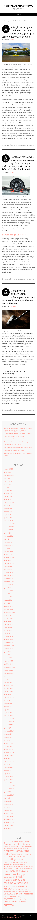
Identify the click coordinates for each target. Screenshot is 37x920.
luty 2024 (7, 548)
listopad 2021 (8, 609)
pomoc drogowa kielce (14, 234)
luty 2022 (7, 603)
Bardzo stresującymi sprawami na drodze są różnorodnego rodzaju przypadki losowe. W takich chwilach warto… (18, 163)
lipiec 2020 (7, 652)
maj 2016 (7, 764)
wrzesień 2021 (9, 615)
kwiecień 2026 (8, 481)
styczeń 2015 (8, 810)
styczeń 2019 (8, 682)
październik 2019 (9, 667)
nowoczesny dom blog (17, 864)
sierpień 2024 (8, 530)
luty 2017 (7, 740)
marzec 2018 (8, 707)
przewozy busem (8, 877)
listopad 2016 (8, 746)
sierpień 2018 (8, 691)
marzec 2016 (8, 771)
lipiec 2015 (7, 792)
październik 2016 (9, 749)
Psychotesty (17, 877)
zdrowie (9, 904)
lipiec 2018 (7, 694)
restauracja (12, 886)
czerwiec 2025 (9, 502)
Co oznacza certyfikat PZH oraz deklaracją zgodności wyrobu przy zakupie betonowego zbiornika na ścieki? (18, 436)
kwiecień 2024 (8, 542)
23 (6, 156)
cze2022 (6, 29)
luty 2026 (7, 487)
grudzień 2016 (8, 743)
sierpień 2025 (8, 496)
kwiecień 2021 (8, 627)
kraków (8, 853)
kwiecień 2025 (8, 509)
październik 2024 (9, 524)
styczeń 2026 (8, 490)
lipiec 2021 (7, 621)
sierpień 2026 (8, 469)
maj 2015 (7, 798)
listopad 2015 (8, 783)
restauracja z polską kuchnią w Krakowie (13, 891)
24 (6, 27)
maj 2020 (7, 655)
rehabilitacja (9, 880)
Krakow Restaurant (16, 850)
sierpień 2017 (8, 725)
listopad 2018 (8, 688)
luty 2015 (7, 807)
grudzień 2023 (8, 554)
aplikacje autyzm (8, 842)
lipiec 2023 (7, 560)
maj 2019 (7, 676)
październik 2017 (9, 719)
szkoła (14, 896)
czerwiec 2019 (9, 673)
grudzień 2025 (8, 493)
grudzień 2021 (8, 606)
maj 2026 (7, 478)
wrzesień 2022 (9, 582)
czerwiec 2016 (9, 761)
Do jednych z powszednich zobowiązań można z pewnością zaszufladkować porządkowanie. (18, 297)
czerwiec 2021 (9, 624)
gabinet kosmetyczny (21, 848)
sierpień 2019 (8, 670)
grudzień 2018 (8, 685)
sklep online (27, 891)
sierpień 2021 (8, 618)
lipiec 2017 (7, 728)
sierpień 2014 (8, 825)
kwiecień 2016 (8, 767)
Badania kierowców (21, 842)
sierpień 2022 (8, 585)
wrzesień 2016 (9, 752)
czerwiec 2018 (9, 697)
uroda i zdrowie (19, 901)
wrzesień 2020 (9, 646)
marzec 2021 (8, 630)
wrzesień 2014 (9, 822)
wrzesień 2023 (9, 557)
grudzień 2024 (8, 518)
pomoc (7, 871)
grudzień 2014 (8, 813)
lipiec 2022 (7, 588)
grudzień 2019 (8, 664)
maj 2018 (7, 700)
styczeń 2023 (8, 572)
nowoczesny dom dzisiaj (12, 866)
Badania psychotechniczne (16, 844)
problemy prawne (22, 874)
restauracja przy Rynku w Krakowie (20, 889)
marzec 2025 (8, 512)
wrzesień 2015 (9, 789)
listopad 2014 (8, 816)
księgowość (16, 854)
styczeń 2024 (8, 551)
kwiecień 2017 (8, 734)
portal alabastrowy (18, 6)
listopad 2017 (8, 716)
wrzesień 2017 (9, 722)
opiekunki (29, 868)
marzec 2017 (8, 737)
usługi (29, 902)
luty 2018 (7, 710)
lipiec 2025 (7, 499)
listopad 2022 (8, 576)
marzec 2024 (8, 545)
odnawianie (24, 868)
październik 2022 (9, 579)
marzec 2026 (8, 484)
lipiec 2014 (7, 828)
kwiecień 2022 (8, 597)
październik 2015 (9, 786)
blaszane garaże (12, 846)
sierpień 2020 (8, 649)
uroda (7, 901)
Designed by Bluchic (15, 917)
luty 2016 (7, 774)
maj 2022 (7, 594)
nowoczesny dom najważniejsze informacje (18, 867)
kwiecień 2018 (8, 703)
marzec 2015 (8, 804)
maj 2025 (7, 505)
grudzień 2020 (8, 639)
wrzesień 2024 (9, 527)
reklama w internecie (16, 882)
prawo (7, 874)
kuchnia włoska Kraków (14, 856)
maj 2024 (7, 539)
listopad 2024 (8, 521)
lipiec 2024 (7, 533)
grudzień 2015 (8, 780)
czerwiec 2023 (9, 563)
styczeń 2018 (8, 713)
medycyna (9, 862)
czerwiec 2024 (9, 536)
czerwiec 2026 (9, 475)
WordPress (5, 917)
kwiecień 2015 (8, 801)
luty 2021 (7, 633)
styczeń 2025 (8, 515)
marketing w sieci (14, 859)
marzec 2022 (8, 600)
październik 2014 (9, 819)
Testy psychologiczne (12, 897)
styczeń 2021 (8, 636)
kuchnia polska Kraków (25, 854)
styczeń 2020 (8, 661)
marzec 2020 (8, 658)
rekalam (20, 879)
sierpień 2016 (8, 755)
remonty (6, 886)
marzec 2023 (8, 569)
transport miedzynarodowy (24, 899)
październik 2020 (9, 643)
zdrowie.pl (13, 306)
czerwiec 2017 (9, 731)
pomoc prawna (19, 870)
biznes (12, 39)
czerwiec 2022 (9, 591)
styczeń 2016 (8, 777)
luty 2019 (7, 679)
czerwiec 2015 (9, 795)
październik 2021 (9, 612)
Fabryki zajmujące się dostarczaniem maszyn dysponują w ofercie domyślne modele (18, 32)
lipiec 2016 (7, 758)
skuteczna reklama (15, 893)
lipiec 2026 (7, 472)
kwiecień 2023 (8, 566)
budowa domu (21, 846)
